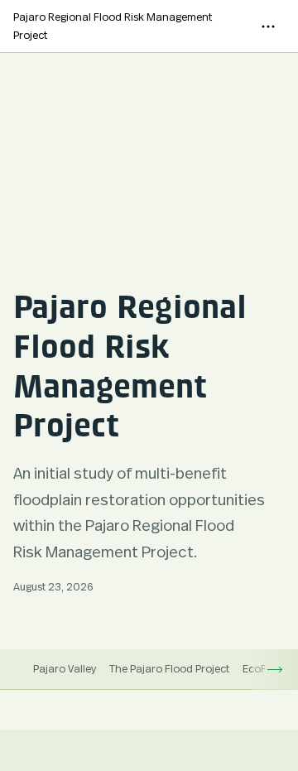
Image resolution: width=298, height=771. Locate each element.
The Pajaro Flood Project (169, 668)
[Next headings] (275, 669)
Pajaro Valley (64, 668)
